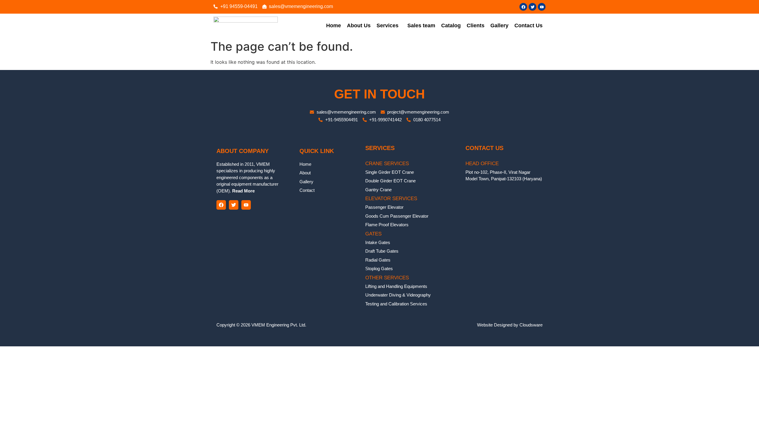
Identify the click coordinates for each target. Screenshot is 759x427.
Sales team (421, 25)
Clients (475, 25)
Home (333, 25)
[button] (389, 25)
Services (387, 25)
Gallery (499, 25)
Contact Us (528, 25)
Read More (243, 190)
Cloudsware (531, 324)
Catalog (451, 25)
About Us (359, 25)
